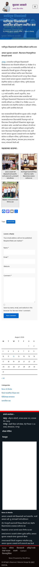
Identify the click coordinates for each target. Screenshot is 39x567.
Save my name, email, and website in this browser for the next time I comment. (18, 309)
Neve (10, 558)
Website (7, 266)
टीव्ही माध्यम (6, 551)
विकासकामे (20, 548)
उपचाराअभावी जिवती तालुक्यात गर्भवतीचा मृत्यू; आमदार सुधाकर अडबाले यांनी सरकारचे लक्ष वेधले (18, 542)
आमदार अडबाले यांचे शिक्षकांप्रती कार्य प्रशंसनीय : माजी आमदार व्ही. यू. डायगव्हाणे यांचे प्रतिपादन (19, 518)
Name (6, 248)
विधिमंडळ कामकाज (8, 397)
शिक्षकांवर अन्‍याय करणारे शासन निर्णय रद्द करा (17, 530)
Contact (23, 551)
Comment (8, 275)
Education (10, 222)
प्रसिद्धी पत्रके (31, 548)
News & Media (29, 31)
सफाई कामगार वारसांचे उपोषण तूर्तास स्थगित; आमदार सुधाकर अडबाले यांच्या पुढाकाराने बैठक (19, 535)
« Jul (3, 378)
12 (13, 356)
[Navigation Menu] (35, 6)
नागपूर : (4, 62)
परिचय (11, 548)
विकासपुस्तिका (7, 553)
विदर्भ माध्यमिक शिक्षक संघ (10, 393)
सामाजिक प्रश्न (6, 401)
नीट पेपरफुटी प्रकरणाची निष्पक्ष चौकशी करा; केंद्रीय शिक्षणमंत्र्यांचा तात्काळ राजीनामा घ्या (18, 525)
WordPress (26, 558)
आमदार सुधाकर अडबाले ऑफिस (13, 31)
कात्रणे (15, 551)
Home (4, 548)
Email (6, 257)
